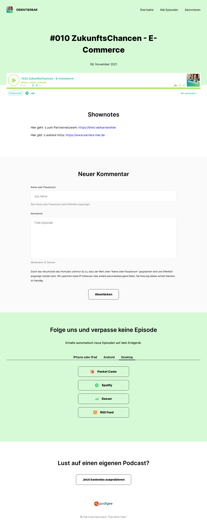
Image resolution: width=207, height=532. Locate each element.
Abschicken (103, 294)
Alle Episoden (169, 9)
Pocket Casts (107, 371)
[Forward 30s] (36, 85)
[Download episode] (175, 85)
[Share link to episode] (184, 85)
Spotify (107, 385)
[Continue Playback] (13, 80)
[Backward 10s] (33, 85)
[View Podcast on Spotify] (27, 93)
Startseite (146, 9)
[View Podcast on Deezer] (32, 93)
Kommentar (37, 213)
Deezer (107, 398)
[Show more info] (180, 85)
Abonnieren (193, 9)
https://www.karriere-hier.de (85, 135)
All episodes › (189, 93)
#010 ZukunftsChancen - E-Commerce (47, 78)
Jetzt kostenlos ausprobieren (104, 479)
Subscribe (16, 93)
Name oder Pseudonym (43, 187)
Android (109, 357)
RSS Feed (107, 412)
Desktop (127, 357)
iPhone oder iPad (85, 357)
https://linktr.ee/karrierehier (97, 127)
